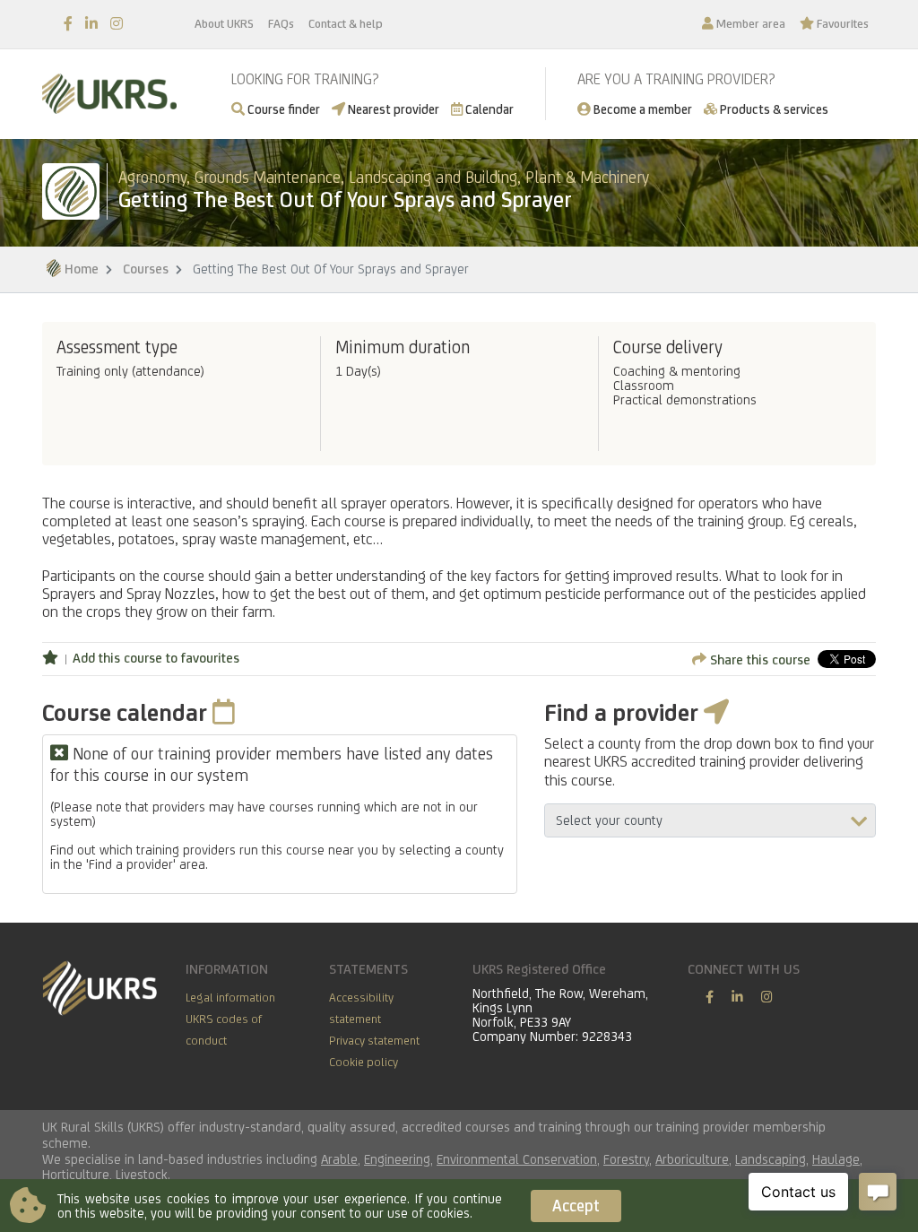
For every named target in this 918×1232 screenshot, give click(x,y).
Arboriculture (692, 1159)
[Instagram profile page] (116, 23)
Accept (576, 1205)
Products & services (772, 109)
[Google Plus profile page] (767, 997)
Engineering (397, 1159)
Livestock (142, 1174)
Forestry (626, 1159)
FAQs (281, 23)
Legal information (230, 997)
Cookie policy (363, 1061)
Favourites (841, 23)
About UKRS (224, 23)
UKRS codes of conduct (224, 1029)
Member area (749, 23)
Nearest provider (392, 109)
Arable (339, 1159)
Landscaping (770, 1159)
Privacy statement (374, 1040)
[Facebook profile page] (68, 23)
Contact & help (345, 23)
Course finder (282, 109)
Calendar (488, 109)
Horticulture (75, 1174)
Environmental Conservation (517, 1159)
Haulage (836, 1159)
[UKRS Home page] (109, 93)
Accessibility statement (361, 1008)
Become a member (641, 109)
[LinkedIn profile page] (91, 23)
